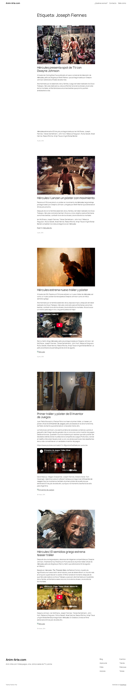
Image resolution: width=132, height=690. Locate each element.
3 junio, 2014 (40, 356)
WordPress (123, 685)
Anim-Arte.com (13, 3)
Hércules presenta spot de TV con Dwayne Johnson (59, 69)
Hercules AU (47, 228)
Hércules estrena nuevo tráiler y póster (62, 289)
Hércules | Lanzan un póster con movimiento (66, 198)
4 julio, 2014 (40, 232)
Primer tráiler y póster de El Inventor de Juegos (60, 415)
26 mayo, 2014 (41, 494)
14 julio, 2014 (40, 141)
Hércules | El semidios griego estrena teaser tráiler (61, 553)
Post (38, 228)
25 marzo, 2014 (41, 628)
